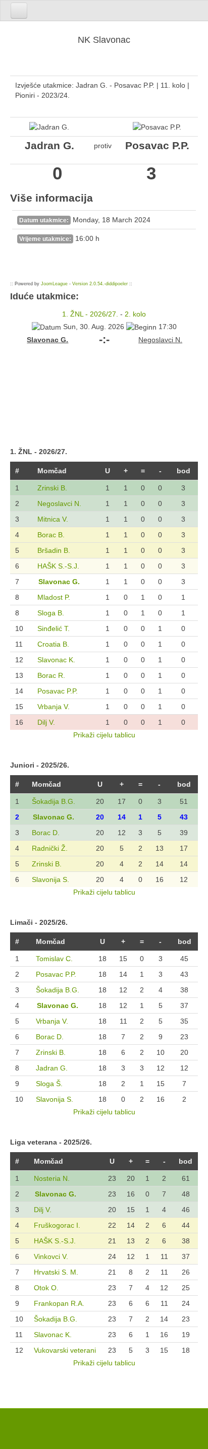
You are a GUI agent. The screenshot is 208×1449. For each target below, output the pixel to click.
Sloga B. (50, 613)
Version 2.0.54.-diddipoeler (100, 283)
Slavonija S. (50, 879)
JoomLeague (54, 283)
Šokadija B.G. (53, 801)
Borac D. (46, 833)
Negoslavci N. (59, 503)
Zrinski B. (52, 488)
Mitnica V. (52, 519)
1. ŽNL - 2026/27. (90, 314)
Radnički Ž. (50, 848)
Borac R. (51, 675)
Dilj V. (46, 722)
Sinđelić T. (53, 628)
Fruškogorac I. (57, 1225)
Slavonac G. (59, 582)
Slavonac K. (56, 660)
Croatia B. (53, 644)
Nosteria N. (52, 1178)
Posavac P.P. (57, 691)
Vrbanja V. (53, 707)
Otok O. (46, 1288)
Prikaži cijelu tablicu (104, 735)
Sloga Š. (49, 1084)
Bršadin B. (53, 550)
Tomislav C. (54, 959)
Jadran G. (52, 1068)
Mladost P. (53, 597)
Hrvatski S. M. (56, 1272)
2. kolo (135, 314)
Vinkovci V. (51, 1256)
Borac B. (51, 535)
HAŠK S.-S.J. (58, 566)
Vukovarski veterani (65, 1350)
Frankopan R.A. (59, 1303)
